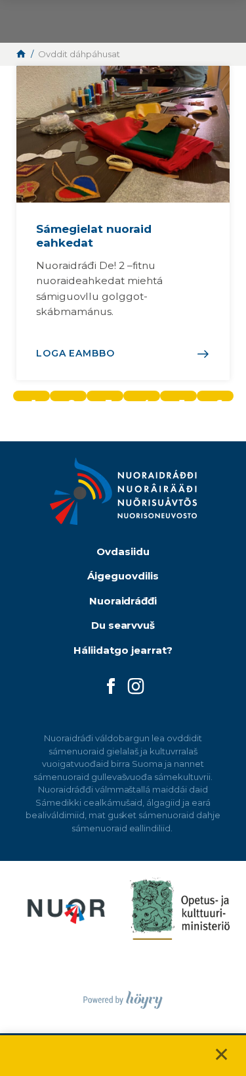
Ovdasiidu (123, 551)
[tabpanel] (123, 222)
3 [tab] (108, 399)
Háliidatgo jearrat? (123, 650)
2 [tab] (72, 399)
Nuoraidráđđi (123, 601)
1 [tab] (33, 399)
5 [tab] (181, 399)
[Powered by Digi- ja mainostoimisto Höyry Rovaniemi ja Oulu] (123, 996)
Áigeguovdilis (123, 576)
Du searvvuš (123, 625)
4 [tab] (146, 399)
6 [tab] (219, 399)
